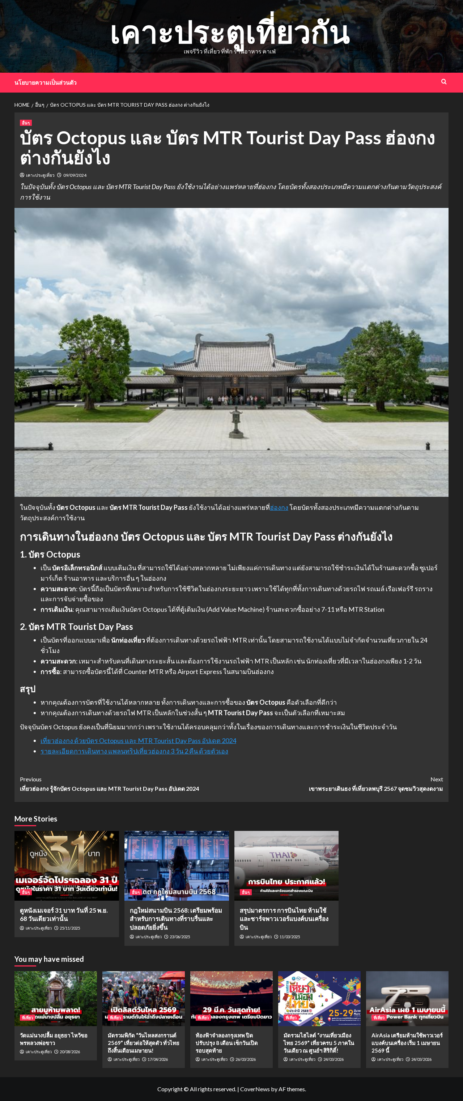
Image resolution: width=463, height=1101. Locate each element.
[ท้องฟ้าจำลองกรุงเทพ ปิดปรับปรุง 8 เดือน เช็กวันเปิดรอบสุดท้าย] (231, 998)
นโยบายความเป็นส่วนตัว (45, 82)
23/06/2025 (180, 936)
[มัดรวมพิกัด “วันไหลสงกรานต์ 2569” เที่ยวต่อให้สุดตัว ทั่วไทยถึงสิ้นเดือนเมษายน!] (143, 998)
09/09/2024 (74, 175)
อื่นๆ (26, 122)
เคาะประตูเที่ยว (40, 175)
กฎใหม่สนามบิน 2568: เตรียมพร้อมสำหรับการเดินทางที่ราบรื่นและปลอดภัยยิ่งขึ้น (176, 918)
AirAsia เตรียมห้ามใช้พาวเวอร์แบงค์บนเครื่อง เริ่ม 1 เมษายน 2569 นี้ (407, 1043)
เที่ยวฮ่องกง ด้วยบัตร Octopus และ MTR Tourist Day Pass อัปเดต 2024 (138, 740)
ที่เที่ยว (27, 1017)
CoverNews (255, 1088)
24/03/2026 (333, 1059)
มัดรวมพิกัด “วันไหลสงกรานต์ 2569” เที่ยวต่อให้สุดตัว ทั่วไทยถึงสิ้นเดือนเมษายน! (143, 1043)
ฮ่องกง (279, 507)
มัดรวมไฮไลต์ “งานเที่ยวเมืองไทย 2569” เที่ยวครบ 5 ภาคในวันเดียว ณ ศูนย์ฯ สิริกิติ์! (319, 1043)
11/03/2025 (290, 936)
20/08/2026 (70, 1051)
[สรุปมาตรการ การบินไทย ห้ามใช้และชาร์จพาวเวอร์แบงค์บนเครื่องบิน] (286, 866)
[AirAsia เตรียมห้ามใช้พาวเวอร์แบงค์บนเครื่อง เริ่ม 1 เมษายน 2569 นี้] (407, 998)
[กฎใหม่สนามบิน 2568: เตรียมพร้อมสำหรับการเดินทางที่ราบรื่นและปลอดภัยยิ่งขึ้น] (176, 866)
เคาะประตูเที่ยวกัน (230, 31)
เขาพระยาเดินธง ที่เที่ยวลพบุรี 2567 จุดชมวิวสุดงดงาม (376, 784)
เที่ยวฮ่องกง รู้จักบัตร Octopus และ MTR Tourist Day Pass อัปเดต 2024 (109, 784)
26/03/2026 (245, 1059)
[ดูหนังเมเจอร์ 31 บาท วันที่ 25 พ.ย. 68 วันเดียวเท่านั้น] (66, 866)
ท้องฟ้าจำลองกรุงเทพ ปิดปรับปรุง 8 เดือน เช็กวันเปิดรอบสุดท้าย (227, 1043)
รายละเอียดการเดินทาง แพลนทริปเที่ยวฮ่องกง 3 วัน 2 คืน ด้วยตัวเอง (134, 751)
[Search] (444, 81)
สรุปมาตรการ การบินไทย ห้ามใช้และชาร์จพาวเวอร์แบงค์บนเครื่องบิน (284, 918)
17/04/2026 (158, 1059)
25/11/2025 (70, 928)
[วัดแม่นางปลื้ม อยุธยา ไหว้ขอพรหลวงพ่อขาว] (55, 998)
